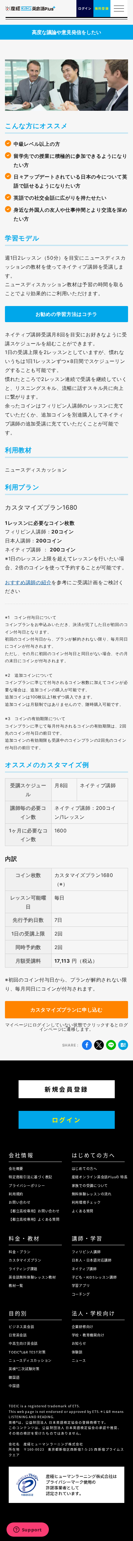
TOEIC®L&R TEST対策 (27, 1351)
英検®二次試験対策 (24, 1368)
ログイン (66, 1119)
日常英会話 (18, 1334)
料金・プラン (20, 1251)
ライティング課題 (23, 1268)
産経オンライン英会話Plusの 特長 (100, 1176)
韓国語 (14, 1377)
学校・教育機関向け (88, 1334)
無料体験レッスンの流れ (92, 1193)
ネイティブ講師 (84, 1268)
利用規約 (16, 1193)
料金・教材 (24, 1238)
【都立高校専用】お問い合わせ (34, 1210)
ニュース (79, 1360)
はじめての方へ (93, 1155)
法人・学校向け (93, 1313)
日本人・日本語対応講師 (92, 1260)
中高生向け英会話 (23, 1343)
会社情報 (21, 1155)
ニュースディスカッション (30, 1360)
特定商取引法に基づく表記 (30, 1176)
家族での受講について (90, 1185)
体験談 (77, 1351)
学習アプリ (81, 1285)
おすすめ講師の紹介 (28, 582)
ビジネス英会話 (21, 1326)
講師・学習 (87, 1238)
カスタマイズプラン (25, 1260)
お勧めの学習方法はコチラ (66, 314)
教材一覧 (16, 1285)
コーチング (81, 1294)
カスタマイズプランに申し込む (66, 1010)
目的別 (18, 1313)
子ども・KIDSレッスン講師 (94, 1277)
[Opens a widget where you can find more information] (27, 1530)
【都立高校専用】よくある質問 (34, 1219)
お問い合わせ (20, 1202)
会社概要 (16, 1168)
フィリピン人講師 (86, 1251)
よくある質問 (83, 1210)
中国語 (14, 1385)
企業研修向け (83, 1326)
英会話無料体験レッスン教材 (32, 1277)
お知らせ (79, 1343)
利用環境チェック (86, 1202)
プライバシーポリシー (27, 1185)
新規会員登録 (66, 1089)
